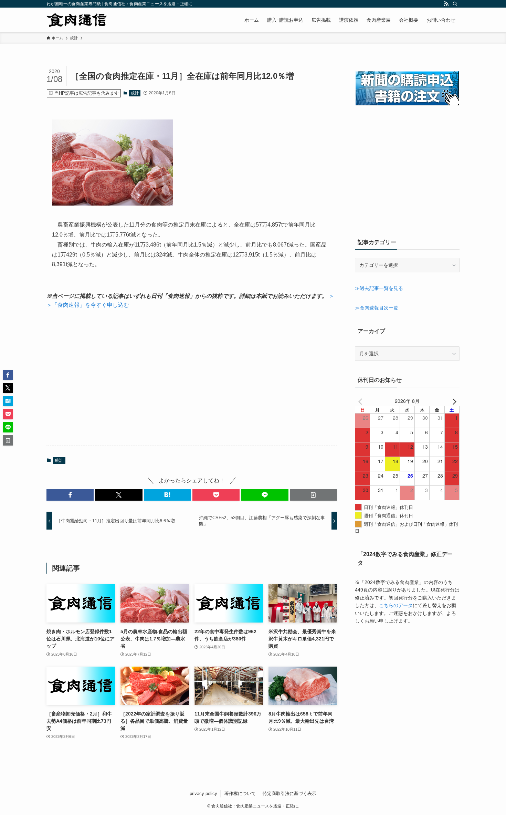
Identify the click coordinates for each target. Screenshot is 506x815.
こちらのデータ (396, 605)
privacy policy (203, 793)
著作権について (240, 793)
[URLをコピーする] (313, 495)
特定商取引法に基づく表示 (289, 793)
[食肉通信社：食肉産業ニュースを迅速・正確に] (77, 20)
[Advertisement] (191, 377)
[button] (70, 495)
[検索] (455, 4)
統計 (135, 93)
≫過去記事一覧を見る (379, 288)
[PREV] (361, 401)
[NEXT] (453, 401)
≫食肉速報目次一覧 (376, 308)
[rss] (446, 4)
